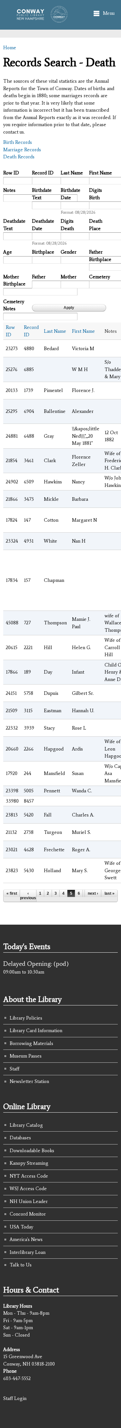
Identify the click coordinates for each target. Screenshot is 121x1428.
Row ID (11, 173)
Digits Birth (95, 194)
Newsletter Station (29, 1081)
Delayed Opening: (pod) (36, 963)
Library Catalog (26, 1125)
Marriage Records (22, 150)
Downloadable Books (32, 1150)
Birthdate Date (70, 194)
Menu (109, 13)
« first (11, 893)
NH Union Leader (29, 1201)
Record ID (43, 173)
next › (93, 893)
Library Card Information (36, 1030)
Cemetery (99, 277)
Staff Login (14, 1398)
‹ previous (28, 895)
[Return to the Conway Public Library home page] (40, 20)
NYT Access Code (29, 1176)
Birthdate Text (42, 194)
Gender (68, 252)
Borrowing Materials (31, 1043)
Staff (14, 1069)
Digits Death (67, 224)
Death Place (95, 224)
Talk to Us (21, 1265)
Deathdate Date (43, 224)
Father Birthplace (100, 255)
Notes (9, 190)
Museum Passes (26, 1056)
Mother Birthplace (14, 280)
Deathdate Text (14, 224)
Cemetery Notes (13, 305)
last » (110, 893)
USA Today (21, 1227)
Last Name (72, 173)
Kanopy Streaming (29, 1163)
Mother (68, 277)
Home (9, 48)
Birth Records (17, 142)
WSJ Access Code (28, 1188)
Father (38, 277)
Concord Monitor (28, 1214)
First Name (100, 173)
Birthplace (43, 252)
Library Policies (26, 1018)
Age (7, 252)
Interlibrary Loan (27, 1252)
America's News (26, 1239)
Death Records (19, 157)
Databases (20, 1138)
